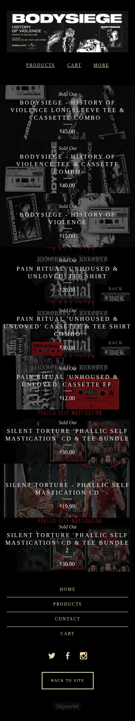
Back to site (67, 680)
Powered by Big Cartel (67, 706)
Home (68, 589)
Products (40, 65)
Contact (67, 619)
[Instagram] (83, 655)
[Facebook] (67, 655)
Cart (74, 65)
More (101, 65)
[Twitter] (51, 655)
